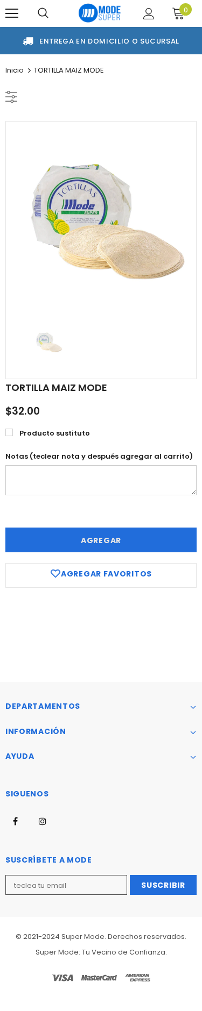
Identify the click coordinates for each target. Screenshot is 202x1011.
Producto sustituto (54, 433)
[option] (101, 216)
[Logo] (99, 13)
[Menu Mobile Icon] (11, 13)
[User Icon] (149, 13)
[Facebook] (15, 820)
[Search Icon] (43, 13)
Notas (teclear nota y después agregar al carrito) (99, 456)
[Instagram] (42, 820)
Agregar (101, 540)
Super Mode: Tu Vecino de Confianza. (101, 952)
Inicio (14, 70)
